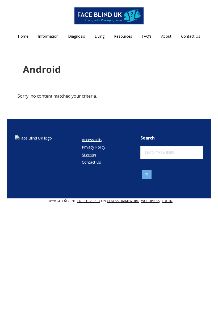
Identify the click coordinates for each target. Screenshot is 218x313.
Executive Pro (88, 201)
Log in (167, 201)
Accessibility (92, 139)
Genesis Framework (123, 201)
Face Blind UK (109, 16)
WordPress (150, 201)
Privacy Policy (93, 147)
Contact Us (91, 162)
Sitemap (89, 154)
